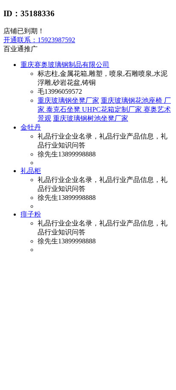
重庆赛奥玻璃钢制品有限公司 (65, 64)
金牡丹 (31, 127)
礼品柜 (31, 170)
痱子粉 (31, 214)
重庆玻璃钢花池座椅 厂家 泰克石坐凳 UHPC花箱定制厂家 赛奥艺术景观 (104, 109)
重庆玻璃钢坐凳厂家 (68, 100)
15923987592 (39, 39)
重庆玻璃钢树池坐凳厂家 (90, 118)
